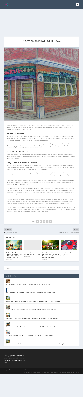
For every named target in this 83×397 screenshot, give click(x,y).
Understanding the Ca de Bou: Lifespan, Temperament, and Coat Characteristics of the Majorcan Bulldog (36, 327)
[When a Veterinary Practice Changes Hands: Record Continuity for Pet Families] (8, 281)
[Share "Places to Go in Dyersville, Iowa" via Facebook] (37, 221)
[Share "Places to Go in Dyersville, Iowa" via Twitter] (40, 221)
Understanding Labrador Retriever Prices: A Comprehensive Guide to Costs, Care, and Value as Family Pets (36, 344)
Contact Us (29, 372)
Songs (72, 372)
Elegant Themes (15, 370)
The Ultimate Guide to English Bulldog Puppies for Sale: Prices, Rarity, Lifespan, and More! (50, 255)
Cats (52, 372)
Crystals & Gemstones (60, 372)
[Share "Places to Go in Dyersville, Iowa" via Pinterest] (44, 221)
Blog (48, 372)
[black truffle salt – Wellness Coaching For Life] (32, 245)
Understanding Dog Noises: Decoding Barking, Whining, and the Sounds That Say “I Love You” (32, 318)
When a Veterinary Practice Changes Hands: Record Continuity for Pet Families (28, 284)
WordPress (30, 370)
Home (23, 372)
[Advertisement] (41, 21)
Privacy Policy (36, 372)
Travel (77, 372)
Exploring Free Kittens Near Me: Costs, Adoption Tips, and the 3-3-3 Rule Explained (29, 335)
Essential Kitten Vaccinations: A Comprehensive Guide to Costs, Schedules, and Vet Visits (31, 309)
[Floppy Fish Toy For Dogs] (69, 245)
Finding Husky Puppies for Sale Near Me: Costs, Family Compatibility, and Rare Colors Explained (33, 301)
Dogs (68, 372)
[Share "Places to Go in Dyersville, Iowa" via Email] (50, 221)
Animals (44, 372)
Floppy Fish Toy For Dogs (68, 253)
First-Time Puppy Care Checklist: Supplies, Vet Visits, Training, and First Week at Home (30, 292)
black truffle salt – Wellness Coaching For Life (32, 253)
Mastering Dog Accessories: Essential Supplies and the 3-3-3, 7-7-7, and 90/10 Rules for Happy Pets (14, 255)
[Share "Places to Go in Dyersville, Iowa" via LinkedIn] (47, 221)
